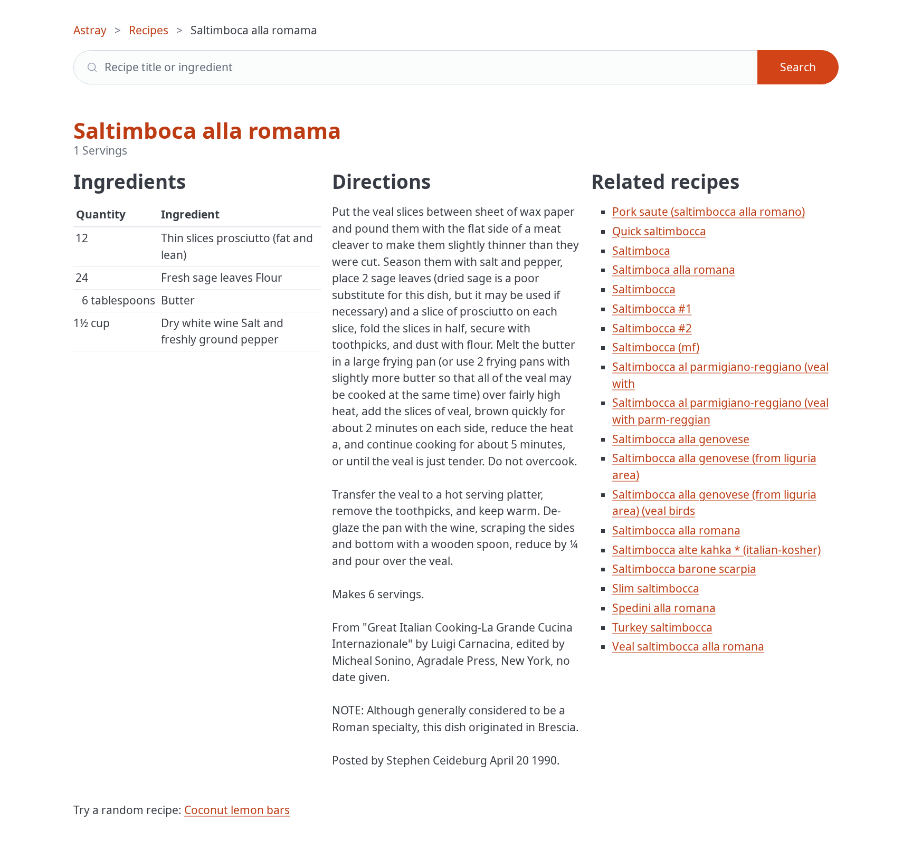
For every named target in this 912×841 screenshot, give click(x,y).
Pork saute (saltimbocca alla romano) (708, 211)
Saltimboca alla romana (673, 269)
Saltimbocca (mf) (655, 347)
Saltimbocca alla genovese (680, 439)
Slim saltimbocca (655, 588)
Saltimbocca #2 (652, 328)
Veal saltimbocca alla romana (688, 646)
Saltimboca (641, 250)
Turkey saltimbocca (662, 627)
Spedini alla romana (664, 607)
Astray (90, 30)
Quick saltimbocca (659, 231)
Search (798, 67)
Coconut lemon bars (237, 809)
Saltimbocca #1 (652, 308)
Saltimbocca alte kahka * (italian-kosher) (716, 549)
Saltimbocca (644, 289)
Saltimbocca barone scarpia (684, 568)
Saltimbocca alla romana (676, 530)
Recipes (148, 30)
